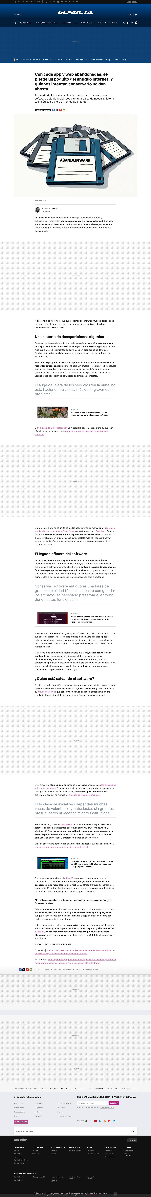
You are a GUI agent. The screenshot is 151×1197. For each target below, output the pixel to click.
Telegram (136, 22)
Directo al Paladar (75, 1151)
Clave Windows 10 (56, 1089)
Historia (77, 970)
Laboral (38, 1112)
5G (87, 60)
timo (58, 1112)
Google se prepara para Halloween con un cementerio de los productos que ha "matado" (90, 413)
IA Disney (43, 1089)
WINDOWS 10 (87, 23)
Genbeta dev (61, 1108)
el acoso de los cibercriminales (84, 795)
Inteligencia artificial (64, 1103)
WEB (99, 23)
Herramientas (19, 1108)
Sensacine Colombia (54, 1181)
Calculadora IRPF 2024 (95, 1089)
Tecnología (79, 60)
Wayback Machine (47, 692)
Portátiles (69, 60)
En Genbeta (74, 409)
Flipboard (128, 22)
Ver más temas (21, 1122)
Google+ (100, 531)
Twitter (123, 22)
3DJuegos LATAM (38, 1177)
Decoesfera (109, 1154)
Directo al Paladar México (75, 1178)
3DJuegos (35, 1151)
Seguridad (39, 1108)
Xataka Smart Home (21, 1160)
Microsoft (59, 60)
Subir (131, 1140)
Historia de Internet (91, 970)
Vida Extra (35, 1154)
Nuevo (131, 15)
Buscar (133, 1131)
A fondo (46, 970)
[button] (49, 208)
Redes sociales (19, 1112)
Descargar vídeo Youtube (75, 1089)
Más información (92, 1195)
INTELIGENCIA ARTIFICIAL (46, 23)
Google (108, 60)
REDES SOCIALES (69, 23)
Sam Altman (36, 60)
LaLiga (124, 60)
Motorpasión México (91, 1178)
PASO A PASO (111, 23)
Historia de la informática (62, 970)
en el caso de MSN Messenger (52, 428)
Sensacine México (57, 1177)
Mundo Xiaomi (19, 1163)
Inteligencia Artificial (64, 1116)
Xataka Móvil (18, 1154)
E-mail (64, 110)
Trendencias (109, 1151)
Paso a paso (18, 1103)
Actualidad (39, 1103)
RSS (104, 1120)
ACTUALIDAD (25, 23)
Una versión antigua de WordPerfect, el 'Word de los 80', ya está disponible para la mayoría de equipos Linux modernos (92, 619)
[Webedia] (20, 1139)
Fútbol (117, 60)
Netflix (16, 1116)
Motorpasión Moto (93, 1154)
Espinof (53, 1154)
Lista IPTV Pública (112, 1089)
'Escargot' (39, 931)
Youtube (95, 1120)
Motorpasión (91, 1151)
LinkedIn (114, 1120)
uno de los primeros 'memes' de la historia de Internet (61, 847)
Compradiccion (110, 1157)
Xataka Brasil (18, 1180)
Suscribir (114, 1103)
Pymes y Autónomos (127, 1154)
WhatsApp (39, 1116)
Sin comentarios (44, 110)
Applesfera (18, 1157)
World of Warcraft (97, 60)
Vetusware (66, 824)
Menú (19, 15)
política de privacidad (107, 1108)
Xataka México (19, 1177)
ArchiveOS (68, 878)
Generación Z (48, 60)
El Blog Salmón (128, 1151)
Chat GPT (33, 1089)
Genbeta (75, 12)
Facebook (132, 22)
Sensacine (54, 1151)
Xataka (16, 1151)
